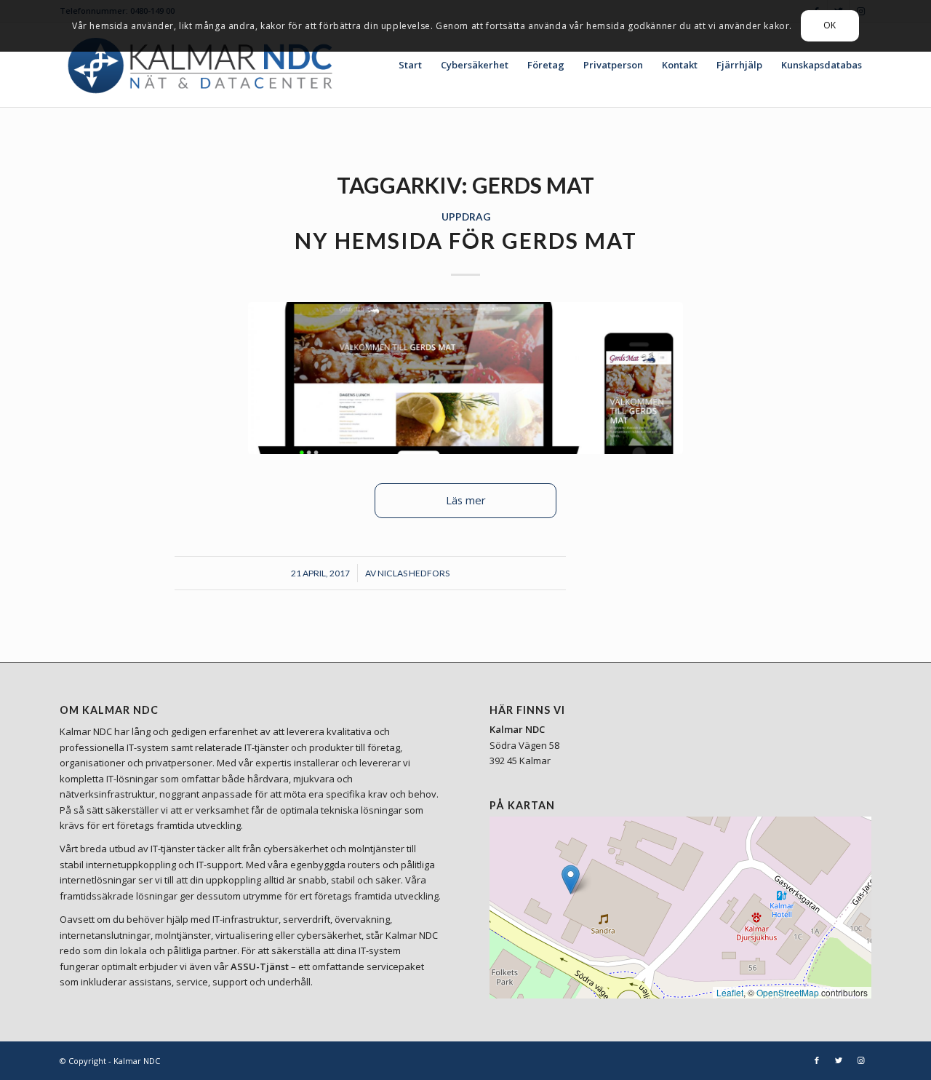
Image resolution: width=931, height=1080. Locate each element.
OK (829, 25)
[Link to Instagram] (860, 1060)
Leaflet (729, 992)
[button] (571, 879)
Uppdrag (465, 217)
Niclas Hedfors (413, 573)
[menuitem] (410, 65)
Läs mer (466, 500)
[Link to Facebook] (817, 1060)
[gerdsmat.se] (465, 378)
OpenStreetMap (787, 992)
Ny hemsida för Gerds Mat (466, 240)
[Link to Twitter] (839, 1060)
